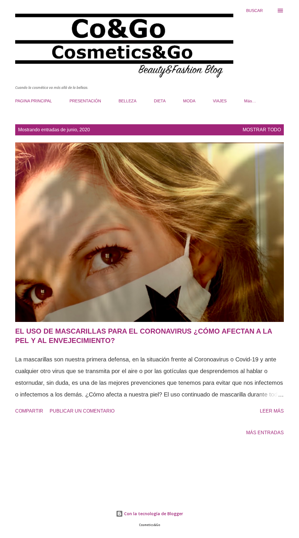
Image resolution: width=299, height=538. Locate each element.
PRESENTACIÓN (85, 101)
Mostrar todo (262, 129)
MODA (189, 101)
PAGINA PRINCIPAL (33, 101)
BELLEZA (127, 101)
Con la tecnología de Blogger (153, 513)
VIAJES (220, 101)
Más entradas (265, 432)
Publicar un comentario (82, 410)
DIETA (160, 101)
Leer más (272, 410)
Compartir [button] (29, 410)
